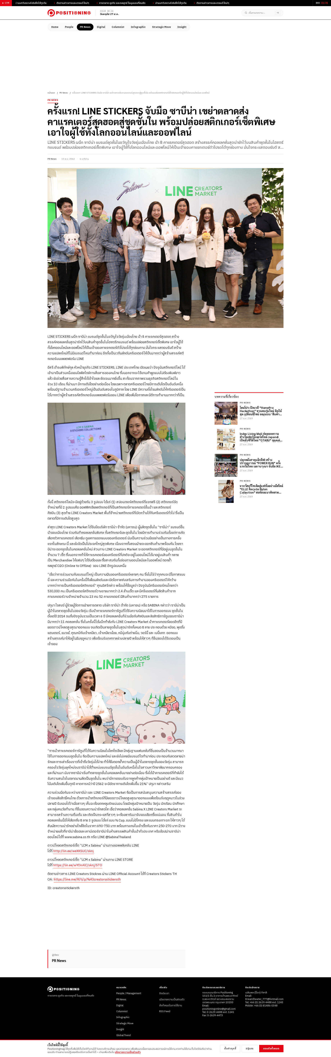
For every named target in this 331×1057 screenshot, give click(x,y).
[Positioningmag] (69, 12)
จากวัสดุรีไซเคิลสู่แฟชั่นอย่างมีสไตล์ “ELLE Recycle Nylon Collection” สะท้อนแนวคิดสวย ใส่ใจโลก (261, 489)
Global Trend (123, 1035)
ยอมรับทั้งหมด (271, 1048)
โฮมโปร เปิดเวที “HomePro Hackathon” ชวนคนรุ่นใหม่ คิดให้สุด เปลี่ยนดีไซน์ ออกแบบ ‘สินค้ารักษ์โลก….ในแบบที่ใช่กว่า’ (261, 411)
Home (54, 27)
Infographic (138, 27)
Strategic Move (161, 27)
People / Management (128, 993)
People (69, 27)
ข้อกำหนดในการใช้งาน (170, 1005)
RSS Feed (164, 1011)
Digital (101, 27)
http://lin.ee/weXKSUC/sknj (73, 851)
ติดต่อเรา (164, 993)
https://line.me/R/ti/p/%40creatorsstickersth (87, 879)
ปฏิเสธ (250, 1048)
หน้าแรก (51, 93)
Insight (181, 27)
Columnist (118, 27)
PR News (85, 27)
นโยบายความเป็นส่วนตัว (171, 999)
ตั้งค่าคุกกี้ (230, 1048)
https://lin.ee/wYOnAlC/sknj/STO (77, 865)
